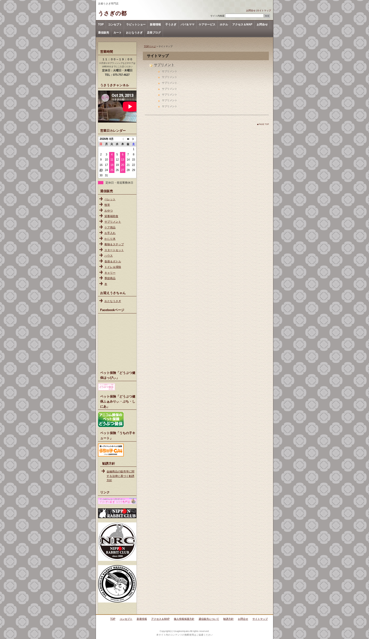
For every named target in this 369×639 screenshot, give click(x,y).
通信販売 (103, 32)
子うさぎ (170, 24)
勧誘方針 (228, 618)
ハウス (108, 255)
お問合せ (251, 10)
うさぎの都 (112, 13)
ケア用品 (110, 227)
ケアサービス (207, 24)
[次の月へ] (133, 139)
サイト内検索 (217, 16)
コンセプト (115, 24)
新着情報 (155, 24)
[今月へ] (128, 139)
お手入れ (110, 233)
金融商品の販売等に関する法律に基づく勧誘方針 (120, 476)
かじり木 (110, 238)
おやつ (108, 210)
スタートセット (114, 250)
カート (117, 32)
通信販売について (209, 618)
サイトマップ (264, 10)
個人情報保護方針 (184, 618)
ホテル (224, 24)
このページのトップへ (263, 124)
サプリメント (164, 65)
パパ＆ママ (188, 24)
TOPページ (150, 46)
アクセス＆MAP (242, 24)
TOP (101, 24)
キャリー (110, 272)
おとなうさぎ (134, 32)
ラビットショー (136, 24)
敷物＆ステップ (114, 244)
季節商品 (110, 278)
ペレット (110, 199)
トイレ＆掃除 (112, 267)
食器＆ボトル (112, 261)
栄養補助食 (111, 216)
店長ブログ (154, 32)
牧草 (107, 204)
